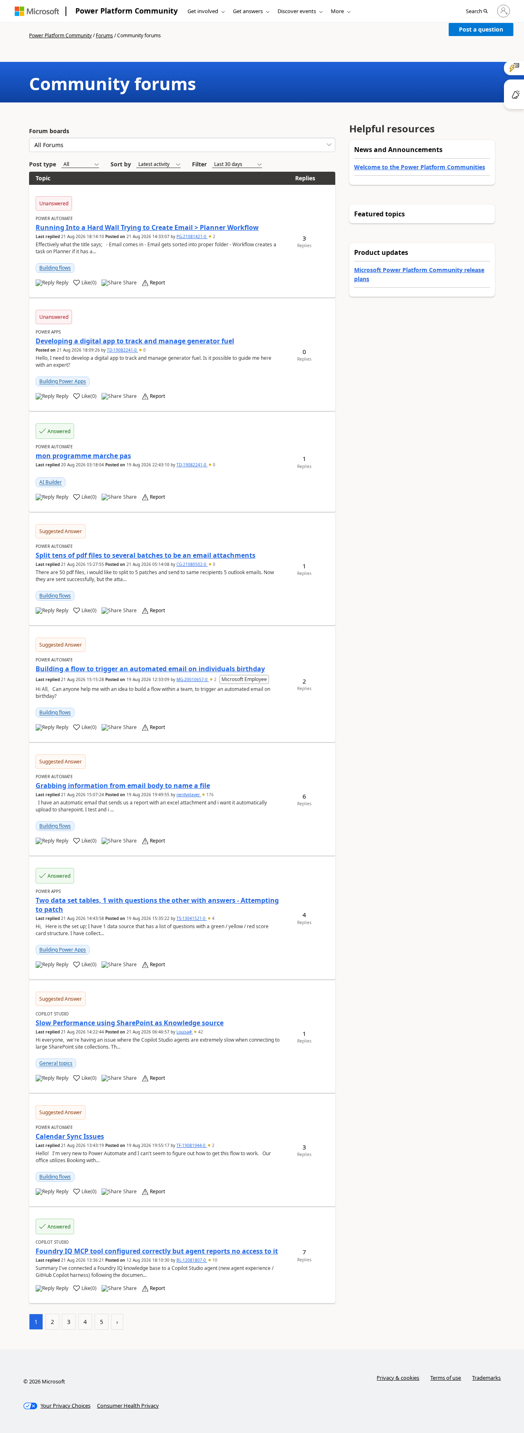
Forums (104, 35)
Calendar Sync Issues (70, 1136)
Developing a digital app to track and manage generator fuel (135, 340)
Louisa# (184, 1032)
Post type (42, 164)
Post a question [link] (481, 29)
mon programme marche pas (83, 455)
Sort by (121, 164)
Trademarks (486, 1377)
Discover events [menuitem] (297, 11)
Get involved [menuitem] (202, 11)
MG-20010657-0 (192, 679)
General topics (55, 1063)
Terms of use (445, 1377)
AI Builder (50, 482)
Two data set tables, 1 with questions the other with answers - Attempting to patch (157, 905)
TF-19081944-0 (191, 1145)
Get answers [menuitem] (248, 11)
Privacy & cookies (398, 1377)
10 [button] (214, 1260)
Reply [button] (62, 282)
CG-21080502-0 (192, 564)
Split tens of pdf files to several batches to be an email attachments (145, 555)
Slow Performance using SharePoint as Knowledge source (130, 1022)
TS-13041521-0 (191, 918)
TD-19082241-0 (122, 350)
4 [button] (213, 918)
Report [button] (157, 282)
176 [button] (209, 794)
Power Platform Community (126, 11)
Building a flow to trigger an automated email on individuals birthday (150, 668)
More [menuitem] (337, 11)
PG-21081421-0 (192, 236)
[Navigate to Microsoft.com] (37, 11)
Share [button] (130, 282)
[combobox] (182, 145)
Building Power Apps (62, 381)
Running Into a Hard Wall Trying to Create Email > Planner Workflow (147, 227)
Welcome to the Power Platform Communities (419, 167)
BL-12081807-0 (191, 1260)
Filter (199, 164)
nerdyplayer (188, 794)
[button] (476, 11)
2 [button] (213, 236)
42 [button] (200, 1032)
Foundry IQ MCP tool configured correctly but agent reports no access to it (157, 1251)
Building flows (55, 267)
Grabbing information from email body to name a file (123, 785)
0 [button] (144, 350)
